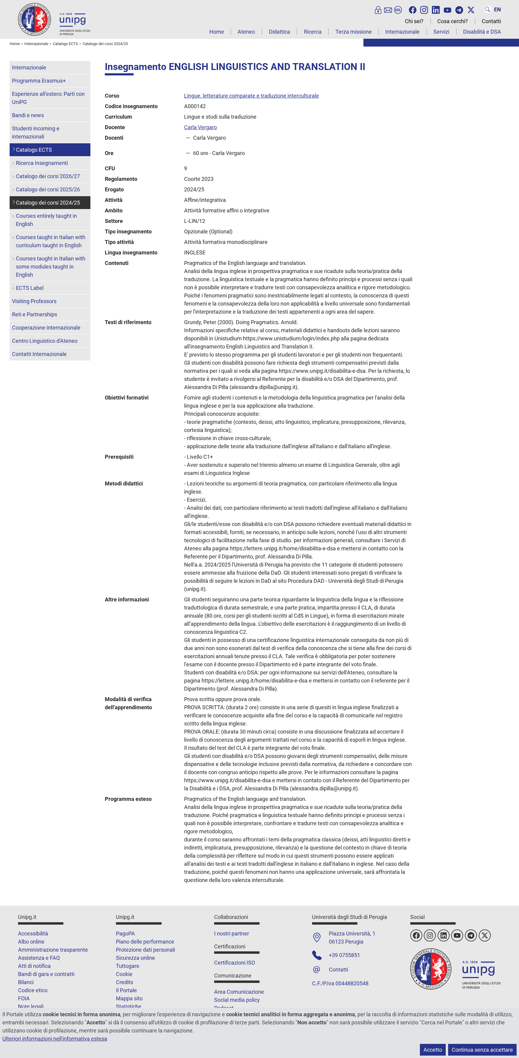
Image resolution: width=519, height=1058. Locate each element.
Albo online (31, 941)
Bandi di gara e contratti (46, 974)
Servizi (441, 32)
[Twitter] (471, 9)
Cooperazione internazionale (46, 327)
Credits (124, 982)
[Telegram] (459, 9)
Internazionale (402, 32)
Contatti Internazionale (39, 354)
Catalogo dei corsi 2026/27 (48, 176)
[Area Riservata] (378, 9)
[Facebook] (413, 9)
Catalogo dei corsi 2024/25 (48, 202)
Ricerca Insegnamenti (42, 163)
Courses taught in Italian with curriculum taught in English (50, 241)
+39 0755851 (344, 955)
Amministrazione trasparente (53, 950)
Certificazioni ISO (234, 962)
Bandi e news (28, 115)
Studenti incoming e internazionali (35, 132)
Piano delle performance (145, 941)
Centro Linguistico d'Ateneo (44, 341)
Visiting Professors (34, 301)
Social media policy (237, 1000)
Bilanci (26, 982)
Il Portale (126, 990)
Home (216, 32)
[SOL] (398, 9)
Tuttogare (127, 966)
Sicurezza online (135, 958)
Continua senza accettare (482, 1050)
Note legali (31, 1006)
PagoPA (125, 933)
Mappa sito (129, 998)
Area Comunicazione (239, 992)
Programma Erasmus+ (39, 81)
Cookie (124, 974)
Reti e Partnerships (34, 314)
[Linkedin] (436, 9)
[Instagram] (424, 9)
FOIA (24, 998)
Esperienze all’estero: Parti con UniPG (48, 98)
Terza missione (353, 32)
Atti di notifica (34, 966)
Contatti (491, 21)
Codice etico (32, 990)
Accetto (432, 1050)
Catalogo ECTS (34, 150)
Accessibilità (33, 933)
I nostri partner (231, 933)
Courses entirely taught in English (46, 220)
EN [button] (497, 9)
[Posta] (388, 9)
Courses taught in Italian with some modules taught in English (50, 266)
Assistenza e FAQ (39, 958)
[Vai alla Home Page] (54, 19)
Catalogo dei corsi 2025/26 (48, 189)
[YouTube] (447, 9)
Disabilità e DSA (482, 32)
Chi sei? (414, 21)
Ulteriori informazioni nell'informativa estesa (54, 1038)
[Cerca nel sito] (488, 9)
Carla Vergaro (200, 127)
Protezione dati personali (145, 950)
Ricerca (313, 32)
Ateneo (246, 32)
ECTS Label (30, 288)
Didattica (279, 32)
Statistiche (128, 1006)
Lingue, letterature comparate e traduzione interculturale (251, 96)
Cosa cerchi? (452, 21)
